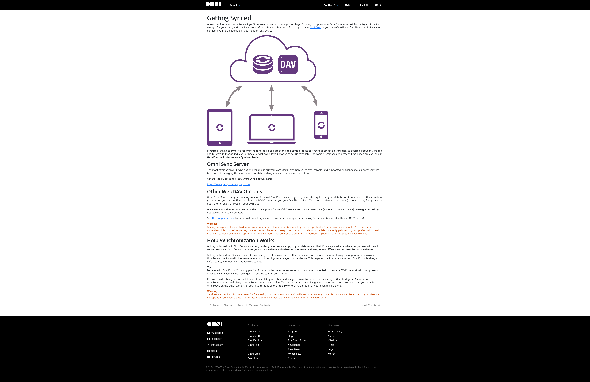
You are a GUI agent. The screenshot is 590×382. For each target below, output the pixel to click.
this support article (223, 218)
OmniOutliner (255, 340)
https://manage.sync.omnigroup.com (228, 184)
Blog (290, 336)
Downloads (254, 358)
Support (292, 331)
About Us (333, 336)
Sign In (364, 4)
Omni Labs (253, 353)
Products (232, 4)
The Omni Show (297, 340)
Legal (331, 349)
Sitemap (292, 358)
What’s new (294, 353)
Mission (332, 340)
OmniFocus (254, 331)
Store (378, 4)
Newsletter (294, 344)
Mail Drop (315, 27)
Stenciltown (294, 349)
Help (348, 4)
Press (331, 344)
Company (330, 4)
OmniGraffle (254, 336)
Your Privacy (335, 331)
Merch (331, 353)
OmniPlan (253, 344)
